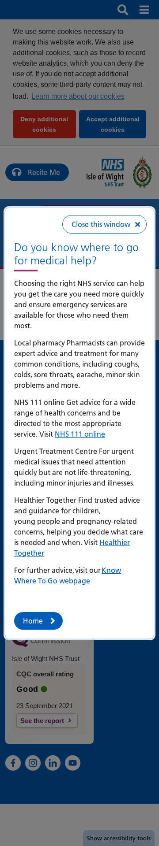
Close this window (101, 224)
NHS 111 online (80, 434)
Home (33, 620)
